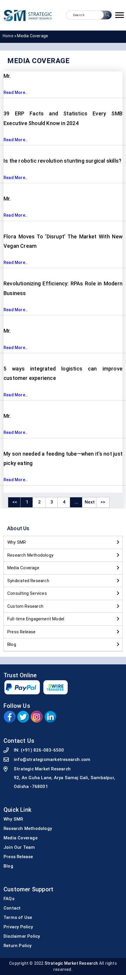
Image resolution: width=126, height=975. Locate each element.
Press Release (21, 631)
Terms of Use (18, 917)
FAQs (9, 898)
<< (14, 502)
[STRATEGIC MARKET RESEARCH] (28, 15)
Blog (11, 644)
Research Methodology (30, 555)
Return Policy (18, 945)
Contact (12, 908)
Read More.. (16, 92)
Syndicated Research (28, 580)
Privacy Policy (18, 926)
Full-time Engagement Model (35, 619)
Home (8, 35)
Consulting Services (27, 593)
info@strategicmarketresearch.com (52, 759)
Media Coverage (23, 567)
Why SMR (16, 542)
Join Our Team (19, 847)
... (77, 502)
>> (103, 502)
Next (90, 502)
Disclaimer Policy (22, 936)
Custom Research (25, 606)
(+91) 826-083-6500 (42, 750)
